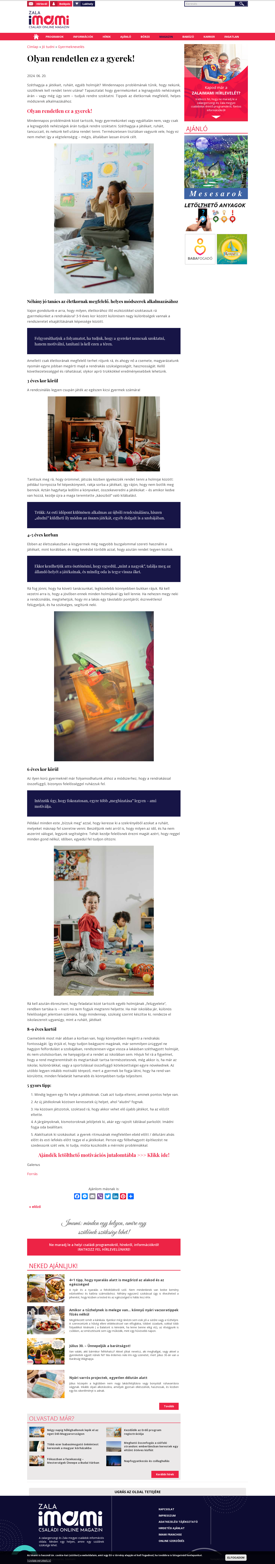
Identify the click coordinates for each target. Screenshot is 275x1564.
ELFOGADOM (236, 1557)
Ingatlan (231, 36)
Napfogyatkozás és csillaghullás (146, 1461)
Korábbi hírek (165, 1474)
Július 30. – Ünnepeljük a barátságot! (99, 1345)
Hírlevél (41, 4)
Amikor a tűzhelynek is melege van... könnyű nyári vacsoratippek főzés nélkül (123, 1312)
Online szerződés (171, 1541)
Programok (55, 36)
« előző (35, 1206)
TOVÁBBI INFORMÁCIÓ (39, 1560)
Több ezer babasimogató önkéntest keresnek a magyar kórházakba (73, 1446)
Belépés (64, 4)
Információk (83, 36)
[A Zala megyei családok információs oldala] (61, 19)
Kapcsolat (166, 1509)
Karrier (209, 36)
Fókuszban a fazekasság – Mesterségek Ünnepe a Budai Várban (73, 1461)
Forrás (32, 1174)
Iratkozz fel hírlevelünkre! (104, 1249)
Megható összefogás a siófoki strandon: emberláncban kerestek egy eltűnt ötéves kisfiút (151, 1446)
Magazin (166, 36)
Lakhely (87, 4)
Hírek (107, 36)
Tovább (169, 1406)
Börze (145, 36)
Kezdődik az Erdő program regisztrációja (142, 1432)
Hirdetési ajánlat (172, 1528)
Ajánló (125, 36)
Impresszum (167, 1515)
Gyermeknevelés (71, 46)
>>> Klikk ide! (153, 1154)
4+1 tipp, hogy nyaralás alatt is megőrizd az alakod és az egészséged (116, 1282)
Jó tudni (48, 46)
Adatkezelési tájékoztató (178, 1521)
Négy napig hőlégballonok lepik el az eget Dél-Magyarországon (72, 1432)
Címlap (36, 36)
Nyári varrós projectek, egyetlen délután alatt (108, 1377)
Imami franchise (170, 1534)
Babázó (188, 36)
